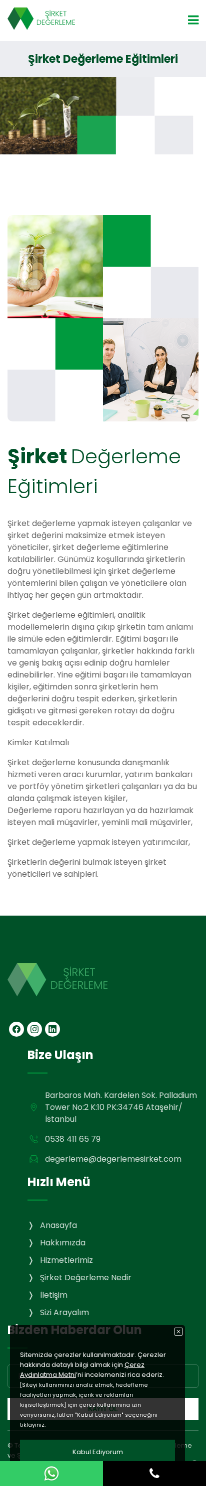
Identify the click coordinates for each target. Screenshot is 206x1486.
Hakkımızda (63, 1242)
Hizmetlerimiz (66, 1260)
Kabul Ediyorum (97, 1452)
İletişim (54, 1295)
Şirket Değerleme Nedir (86, 1277)
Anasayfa (58, 1225)
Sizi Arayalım (64, 1312)
